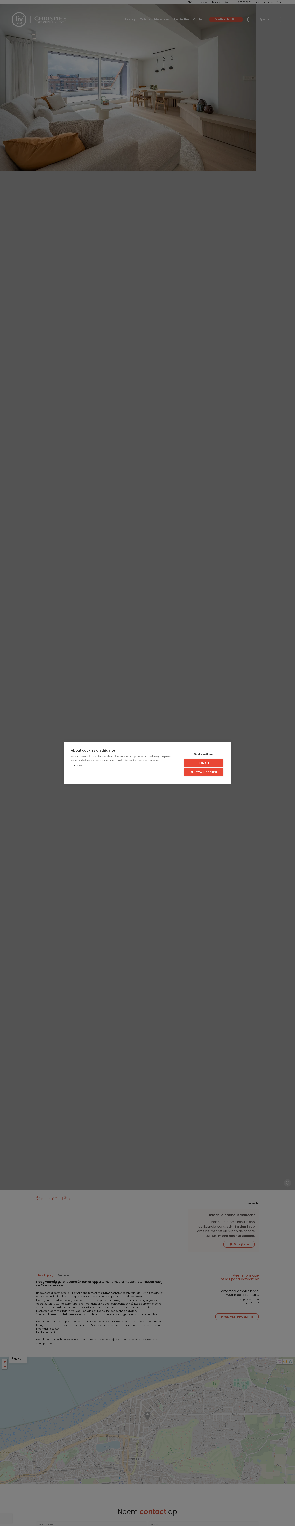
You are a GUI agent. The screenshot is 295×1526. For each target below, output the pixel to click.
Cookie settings (203, 754)
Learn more (76, 765)
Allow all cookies (204, 772)
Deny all (204, 763)
